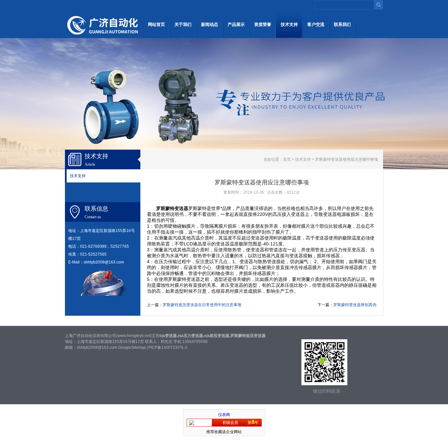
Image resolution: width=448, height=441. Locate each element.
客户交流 (315, 24)
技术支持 (289, 24)
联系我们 (342, 24)
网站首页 (156, 24)
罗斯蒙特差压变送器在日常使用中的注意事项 (202, 305)
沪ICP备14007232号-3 (167, 347)
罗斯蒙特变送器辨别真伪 (355, 305)
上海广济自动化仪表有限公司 (103, 24)
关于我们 (183, 24)
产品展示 (236, 24)
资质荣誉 (262, 24)
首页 (287, 159)
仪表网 (224, 414)
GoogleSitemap (132, 347)
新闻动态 (209, 24)
